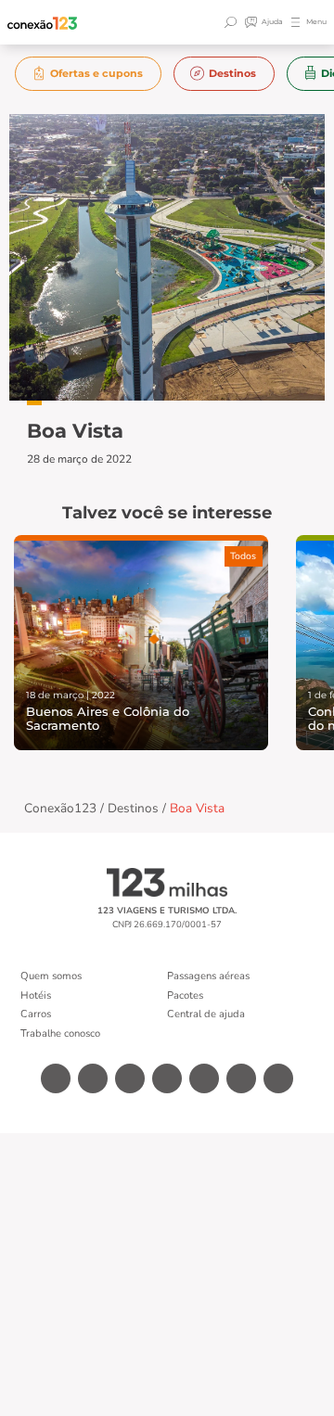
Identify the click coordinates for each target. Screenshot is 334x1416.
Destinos (232, 73)
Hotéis (35, 995)
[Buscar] (233, 22)
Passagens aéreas (208, 976)
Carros (35, 1014)
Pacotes (185, 995)
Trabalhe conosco (60, 1033)
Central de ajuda (206, 1014)
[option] (88, 74)
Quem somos (51, 976)
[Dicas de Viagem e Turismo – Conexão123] (42, 23)
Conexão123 (60, 808)
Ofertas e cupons (96, 73)
